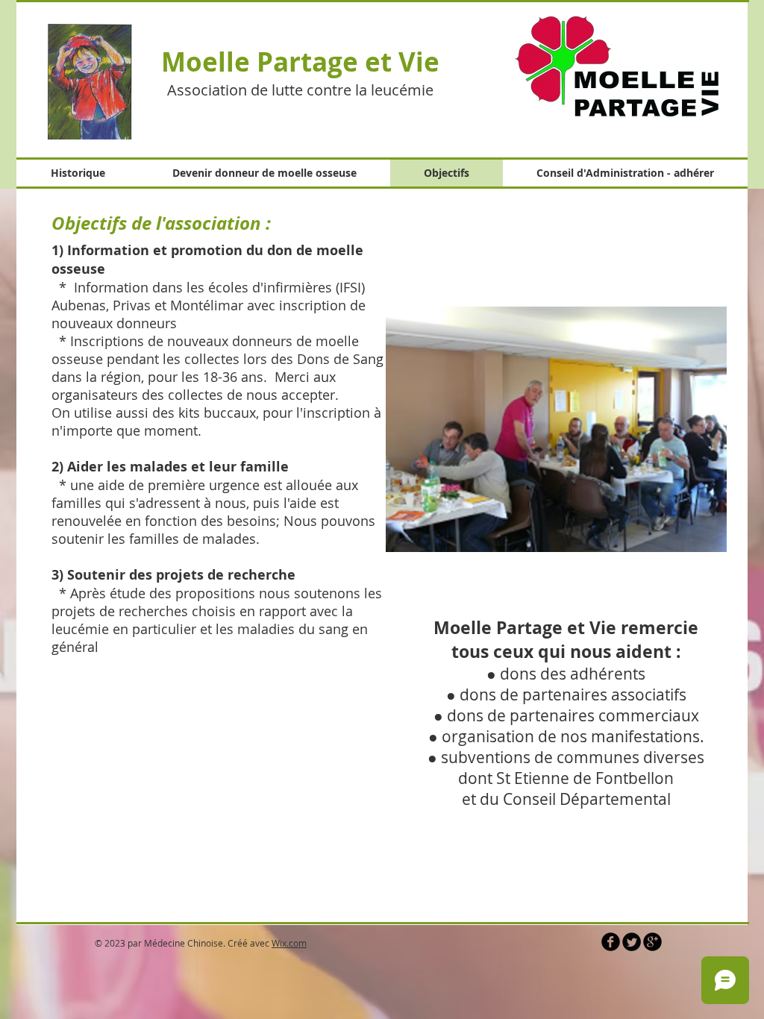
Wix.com (289, 943)
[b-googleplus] (652, 941)
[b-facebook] (610, 941)
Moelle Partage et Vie (300, 62)
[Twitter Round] (631, 941)
